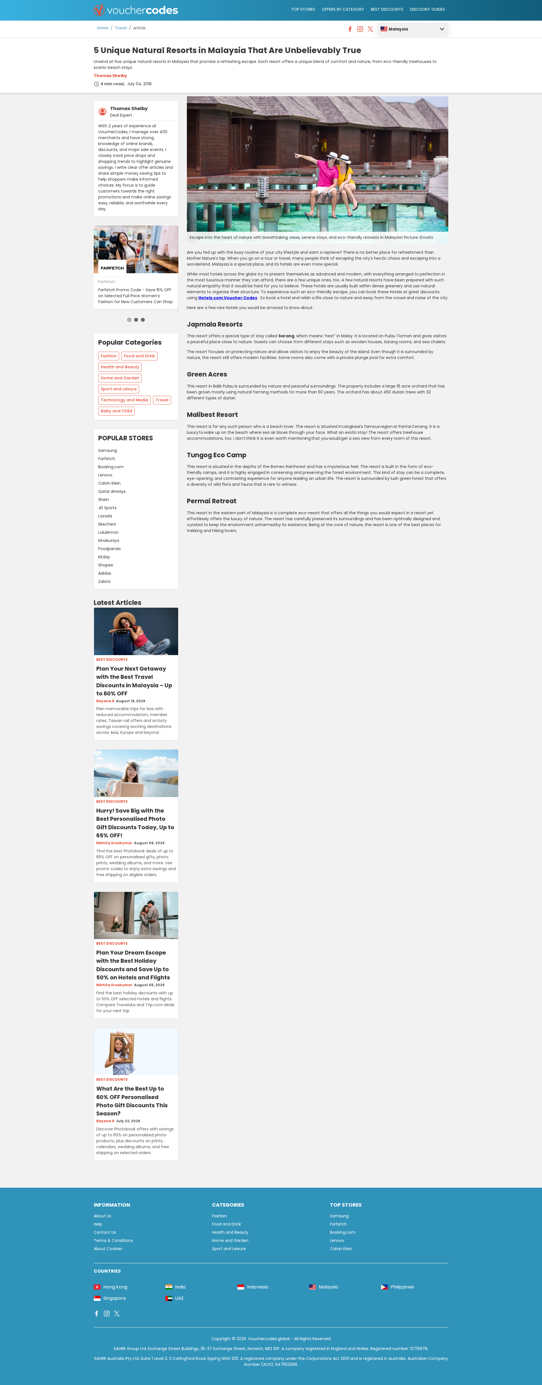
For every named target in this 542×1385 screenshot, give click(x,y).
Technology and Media (124, 400)
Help (98, 1224)
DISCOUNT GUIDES (427, 9)
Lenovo (105, 475)
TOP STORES (303, 9)
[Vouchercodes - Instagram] (360, 30)
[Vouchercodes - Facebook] (350, 30)
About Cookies (108, 1248)
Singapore (114, 1298)
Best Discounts (112, 659)
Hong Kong (115, 1287)
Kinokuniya (108, 540)
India (180, 1287)
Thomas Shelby (110, 75)
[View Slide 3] (143, 320)
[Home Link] (136, 10)
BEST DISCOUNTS (387, 9)
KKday (104, 557)
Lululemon (108, 532)
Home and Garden (120, 378)
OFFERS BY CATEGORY (343, 9)
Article (139, 28)
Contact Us (105, 1232)
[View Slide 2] (136, 320)
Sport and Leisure (119, 389)
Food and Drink (139, 356)
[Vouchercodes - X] (370, 30)
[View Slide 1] (129, 320)
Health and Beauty (120, 367)
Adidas (104, 573)
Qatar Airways (112, 491)
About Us (102, 1216)
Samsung (107, 450)
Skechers (107, 524)
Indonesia (257, 1287)
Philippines (402, 1287)
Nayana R (105, 701)
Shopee (105, 565)
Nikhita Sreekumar (114, 843)
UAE (179, 1298)
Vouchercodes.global (269, 1339)
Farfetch (106, 458)
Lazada (105, 516)
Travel (121, 28)
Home (102, 28)
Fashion (109, 356)
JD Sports (107, 508)
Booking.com (111, 467)
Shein (103, 499)
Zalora (104, 581)
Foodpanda (109, 549)
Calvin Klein (109, 483)
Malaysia (398, 29)
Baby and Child (116, 411)
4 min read (112, 84)
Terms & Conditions (113, 1240)
